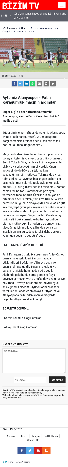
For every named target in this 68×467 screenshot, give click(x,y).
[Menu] (62, 5)
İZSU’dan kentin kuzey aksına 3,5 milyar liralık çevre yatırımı (40, 15)
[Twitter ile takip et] (30, 450)
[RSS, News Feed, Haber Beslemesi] (46, 450)
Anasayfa (12, 436)
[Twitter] (20, 83)
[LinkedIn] (26, 83)
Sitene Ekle (33, 440)
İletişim (36, 436)
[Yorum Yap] (53, 83)
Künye (24, 436)
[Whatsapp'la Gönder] (32, 83)
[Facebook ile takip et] (21, 450)
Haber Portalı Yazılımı (19, 462)
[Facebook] (14, 83)
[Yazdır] (46, 83)
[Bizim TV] (20, 4)
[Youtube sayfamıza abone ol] (38, 450)
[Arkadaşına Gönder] (39, 83)
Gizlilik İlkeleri (51, 436)
